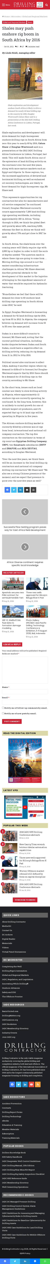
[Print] (33, 490)
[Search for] (46, 6)
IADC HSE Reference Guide (14, 1178)
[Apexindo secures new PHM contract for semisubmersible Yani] (13, 584)
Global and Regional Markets (35, 16)
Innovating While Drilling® (15, 983)
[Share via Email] (27, 490)
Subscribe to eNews (25, 900)
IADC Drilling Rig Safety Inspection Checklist (23, 1174)
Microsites (16, 16)
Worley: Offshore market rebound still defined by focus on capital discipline (32, 874)
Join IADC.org (8, 1037)
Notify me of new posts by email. (20, 713)
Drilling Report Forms (12, 1112)
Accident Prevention (12, 1103)
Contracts (6, 1108)
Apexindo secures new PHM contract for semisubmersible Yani (13, 595)
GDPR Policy (25, 1253)
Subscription (8, 1133)
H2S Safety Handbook (12, 1157)
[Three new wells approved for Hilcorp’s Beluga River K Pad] (37, 584)
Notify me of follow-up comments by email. (25, 708)
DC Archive (7, 934)
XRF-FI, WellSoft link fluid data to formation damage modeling (11, 624)
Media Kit (6, 926)
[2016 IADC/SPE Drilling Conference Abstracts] (9, 888)
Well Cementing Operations (15, 1187)
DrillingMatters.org (11, 1015)
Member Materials (10, 1129)
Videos (5, 947)
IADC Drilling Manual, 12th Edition (18, 1165)
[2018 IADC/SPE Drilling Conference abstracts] (9, 836)
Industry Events (9, 1032)
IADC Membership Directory (15, 1028)
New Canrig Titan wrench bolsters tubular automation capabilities (33, 847)
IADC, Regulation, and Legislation (17, 979)
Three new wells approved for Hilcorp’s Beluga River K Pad (36, 595)
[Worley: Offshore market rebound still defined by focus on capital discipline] (9, 875)
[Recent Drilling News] (25, 782)
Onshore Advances (11, 988)
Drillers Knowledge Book (14, 1152)
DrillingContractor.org (13, 1249)
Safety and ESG (9, 992)
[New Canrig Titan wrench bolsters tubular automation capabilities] (9, 848)
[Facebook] (7, 490)
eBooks (5, 1120)
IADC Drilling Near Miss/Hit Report (18, 1170)
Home (7, 16)
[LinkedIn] (20, 490)
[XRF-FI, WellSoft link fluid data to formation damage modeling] (13, 611)
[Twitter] (14, 490)
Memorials (7, 943)
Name (5, 687)
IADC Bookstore (9, 1024)
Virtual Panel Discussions (14, 952)
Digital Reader (8, 939)
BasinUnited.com (10, 1011)
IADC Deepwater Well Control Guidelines (21, 1161)
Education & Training (12, 1125)
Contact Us (7, 930)
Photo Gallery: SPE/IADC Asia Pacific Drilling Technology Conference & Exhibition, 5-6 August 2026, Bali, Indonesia (36, 627)
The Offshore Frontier (12, 996)
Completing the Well (12, 966)
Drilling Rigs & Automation (14, 971)
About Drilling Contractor (14, 921)
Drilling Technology (11, 1116)
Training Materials (11, 1138)
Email (5, 697)
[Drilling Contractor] (27, 4)
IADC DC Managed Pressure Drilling (18, 1201)
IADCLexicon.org (10, 1020)
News (30, 22)
